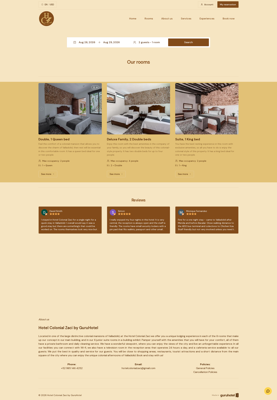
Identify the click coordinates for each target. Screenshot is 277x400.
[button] (138, 42)
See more (49, 175)
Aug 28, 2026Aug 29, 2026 (99, 42)
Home (132, 18)
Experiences (207, 18)
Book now (229, 18)
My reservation (228, 4)
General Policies (205, 368)
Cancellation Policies (205, 372)
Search (188, 42)
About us (166, 18)
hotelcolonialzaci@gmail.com (138, 368)
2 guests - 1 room (149, 42)
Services (186, 18)
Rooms (149, 18)
